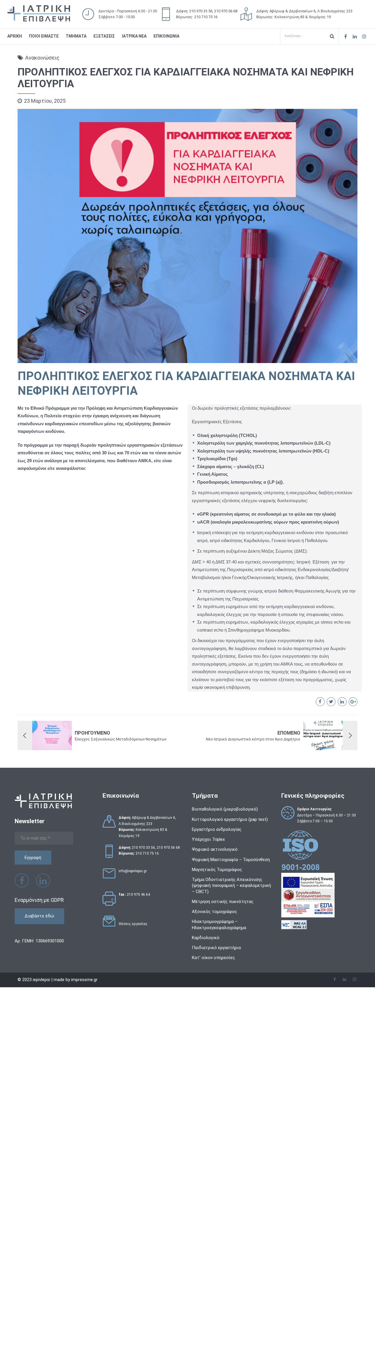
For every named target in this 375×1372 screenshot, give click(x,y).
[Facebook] (345, 36)
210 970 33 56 (143, 848)
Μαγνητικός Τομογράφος (217, 869)
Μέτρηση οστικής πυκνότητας (222, 901)
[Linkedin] (355, 36)
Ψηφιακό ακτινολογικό (215, 849)
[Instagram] (364, 36)
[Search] (332, 35)
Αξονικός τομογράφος (214, 911)
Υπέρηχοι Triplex (208, 839)
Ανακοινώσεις (42, 58)
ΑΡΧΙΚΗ (14, 36)
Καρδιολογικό (205, 937)
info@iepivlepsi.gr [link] (133, 871)
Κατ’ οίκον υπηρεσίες (213, 957)
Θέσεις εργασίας (133, 924)
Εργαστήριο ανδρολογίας (216, 829)
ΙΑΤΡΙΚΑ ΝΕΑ (134, 36)
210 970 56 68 (168, 848)
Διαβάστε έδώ (39, 916)
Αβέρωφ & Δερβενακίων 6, (147, 818)
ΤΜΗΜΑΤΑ (76, 36)
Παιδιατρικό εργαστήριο (216, 947)
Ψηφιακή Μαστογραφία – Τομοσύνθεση (231, 859)
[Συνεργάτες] (109, 927)
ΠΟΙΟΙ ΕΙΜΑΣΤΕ (44, 36)
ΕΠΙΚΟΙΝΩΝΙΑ (166, 36)
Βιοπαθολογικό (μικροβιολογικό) (225, 809)
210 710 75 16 (147, 853)
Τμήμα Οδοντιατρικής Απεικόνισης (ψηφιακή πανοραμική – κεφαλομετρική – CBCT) (231, 885)
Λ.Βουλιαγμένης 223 (135, 824)
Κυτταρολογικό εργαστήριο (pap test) (230, 819)
